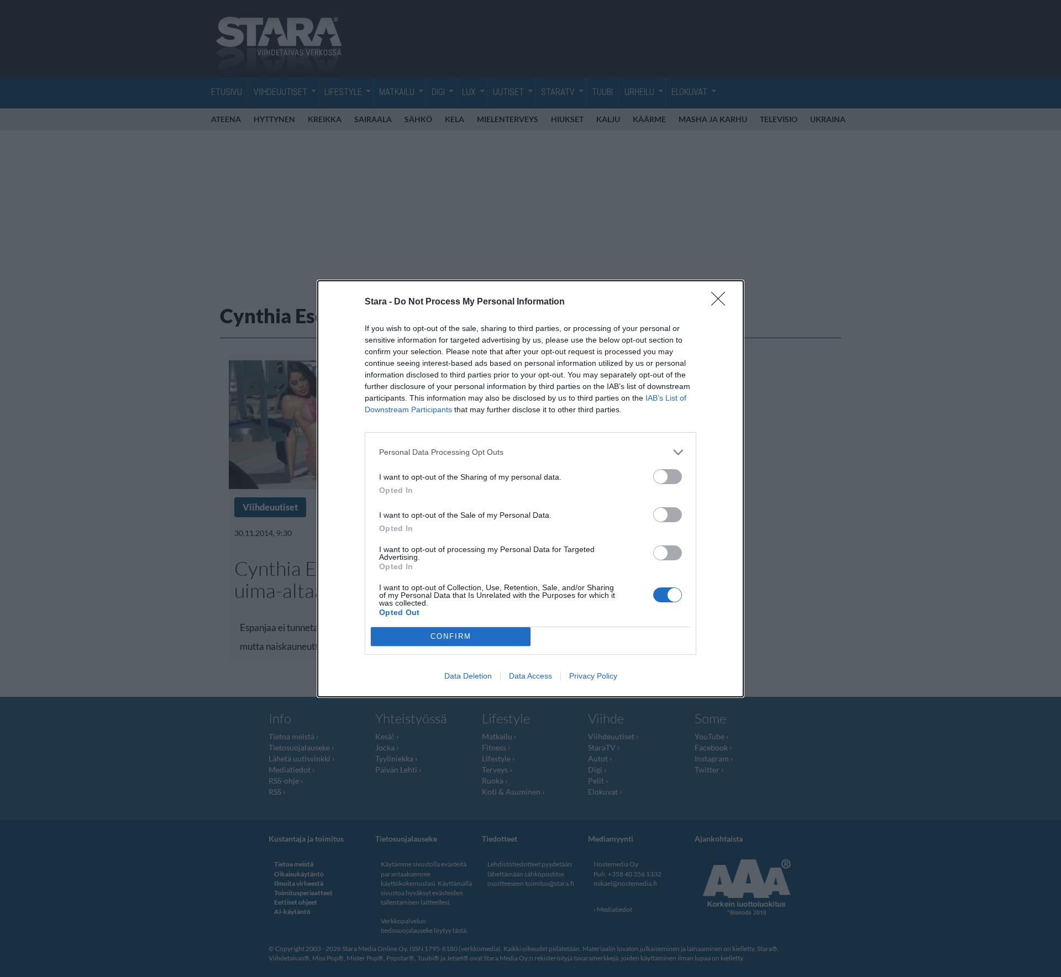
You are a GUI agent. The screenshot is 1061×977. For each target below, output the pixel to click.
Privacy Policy (593, 675)
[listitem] (530, 452)
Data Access (530, 675)
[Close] (721, 302)
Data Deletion (468, 675)
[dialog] (530, 489)
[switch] (667, 476)
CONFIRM (450, 636)
